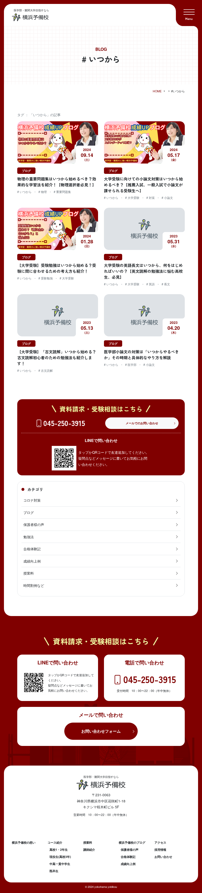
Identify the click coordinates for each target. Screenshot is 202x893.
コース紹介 (55, 842)
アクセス (160, 842)
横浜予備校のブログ (132, 842)
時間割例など (33, 585)
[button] (189, 13)
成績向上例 (32, 561)
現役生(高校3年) (60, 856)
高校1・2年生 (59, 849)
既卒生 (54, 871)
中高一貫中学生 (60, 864)
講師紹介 (89, 849)
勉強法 (28, 536)
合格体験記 (32, 548)
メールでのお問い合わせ (142, 423)
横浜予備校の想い (23, 842)
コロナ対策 (32, 500)
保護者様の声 (33, 524)
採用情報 (160, 849)
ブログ (28, 512)
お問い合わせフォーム (101, 731)
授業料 (28, 573)
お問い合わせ (163, 856)
